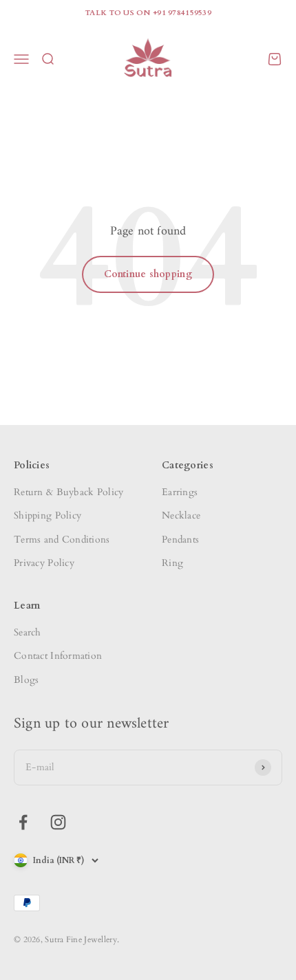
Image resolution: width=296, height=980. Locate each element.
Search (27, 632)
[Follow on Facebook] (23, 822)
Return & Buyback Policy (68, 492)
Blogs (26, 679)
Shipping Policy (47, 515)
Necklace (181, 515)
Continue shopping (148, 274)
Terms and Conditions (62, 539)
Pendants (180, 539)
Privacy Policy (44, 562)
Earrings (180, 492)
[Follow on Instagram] (58, 822)
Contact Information (58, 655)
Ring (172, 562)
